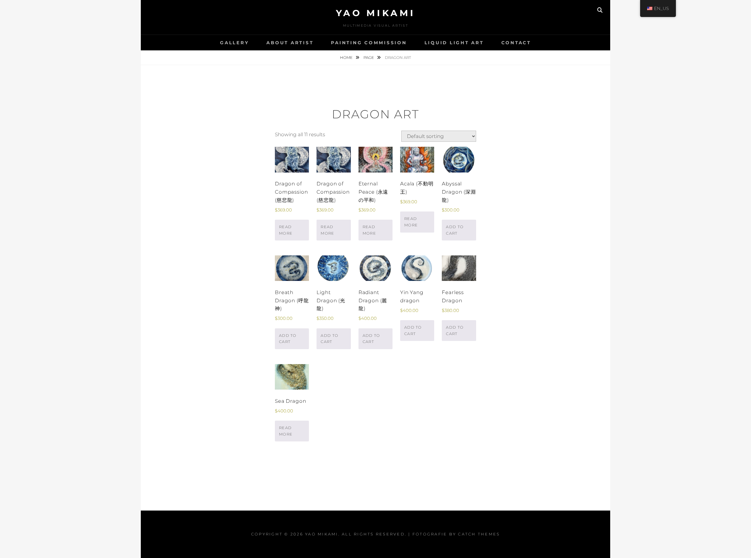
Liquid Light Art (454, 42)
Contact (516, 42)
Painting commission (369, 42)
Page (369, 57)
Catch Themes (479, 534)
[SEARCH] (600, 10)
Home (346, 57)
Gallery (234, 42)
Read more (285, 230)
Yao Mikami (375, 13)
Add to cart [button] (455, 230)
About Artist (289, 42)
